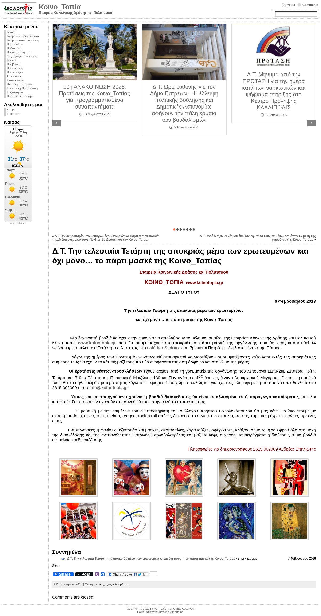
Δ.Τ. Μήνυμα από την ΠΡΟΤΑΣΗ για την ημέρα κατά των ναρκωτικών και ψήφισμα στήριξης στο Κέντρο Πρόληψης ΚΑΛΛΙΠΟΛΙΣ (184, 91)
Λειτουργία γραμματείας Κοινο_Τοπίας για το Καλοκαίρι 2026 (273, 121)
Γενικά (11, 60)
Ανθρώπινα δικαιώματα (23, 36)
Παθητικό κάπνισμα (20, 96)
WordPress (160, 612)
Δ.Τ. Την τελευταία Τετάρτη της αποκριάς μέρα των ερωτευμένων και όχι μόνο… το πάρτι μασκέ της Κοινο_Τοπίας (151, 558)
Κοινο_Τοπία (60, 7)
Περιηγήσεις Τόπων (20, 84)
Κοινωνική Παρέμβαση (22, 88)
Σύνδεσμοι (14, 76)
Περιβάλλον (15, 44)
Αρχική (11, 32)
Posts (291, 5)
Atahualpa (177, 612)
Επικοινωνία (15, 80)
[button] (174, 229)
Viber (10, 110)
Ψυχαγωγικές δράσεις (22, 56)
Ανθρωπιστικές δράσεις (23, 40)
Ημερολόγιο (15, 72)
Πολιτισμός (14, 48)
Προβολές (13, 64)
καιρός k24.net (18, 223)
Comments (310, 5)
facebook (13, 114)
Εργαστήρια (15, 92)
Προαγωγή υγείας (19, 52)
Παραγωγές (15, 68)
